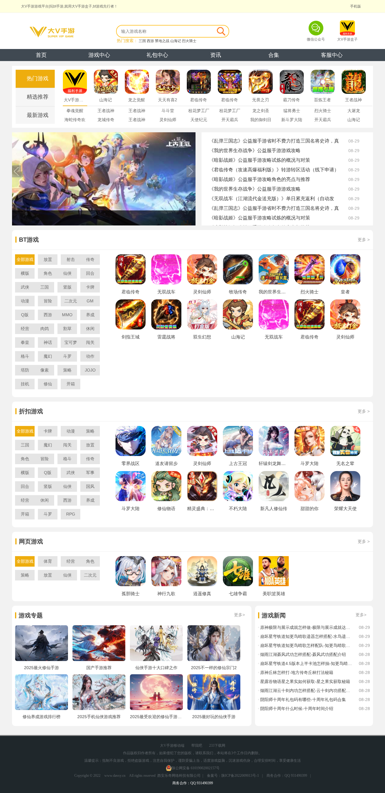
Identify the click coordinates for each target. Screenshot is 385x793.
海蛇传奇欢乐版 (74, 120)
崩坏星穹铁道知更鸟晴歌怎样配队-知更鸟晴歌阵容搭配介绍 (306, 645)
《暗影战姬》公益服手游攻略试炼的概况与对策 (259, 160)
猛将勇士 (291, 110)
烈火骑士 (189, 41)
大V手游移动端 (172, 745)
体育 (48, 561)
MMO (67, 314)
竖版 (67, 287)
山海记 (175, 41)
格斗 (25, 356)
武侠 (25, 287)
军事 (90, 472)
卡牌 (90, 287)
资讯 (215, 55)
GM (90, 301)
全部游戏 (25, 259)
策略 (67, 370)
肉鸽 (44, 328)
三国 (142, 41)
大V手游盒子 (347, 39)
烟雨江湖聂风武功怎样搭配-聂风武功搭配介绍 (303, 654)
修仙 (48, 383)
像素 (44, 370)
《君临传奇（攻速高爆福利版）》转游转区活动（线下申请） (274, 169)
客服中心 (332, 55)
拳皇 (25, 342)
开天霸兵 (229, 119)
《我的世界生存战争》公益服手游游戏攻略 (254, 150)
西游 (150, 41)
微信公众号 (316, 39)
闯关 (90, 342)
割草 (67, 328)
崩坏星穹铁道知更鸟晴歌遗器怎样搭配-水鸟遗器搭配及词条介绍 (306, 636)
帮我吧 (196, 745)
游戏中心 (99, 55)
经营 (25, 328)
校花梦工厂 (198, 110)
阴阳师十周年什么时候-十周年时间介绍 (296, 708)
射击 (70, 259)
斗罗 (67, 356)
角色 (48, 273)
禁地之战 (162, 41)
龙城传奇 (105, 119)
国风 (90, 486)
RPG (70, 514)
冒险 (48, 301)
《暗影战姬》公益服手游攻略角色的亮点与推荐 (259, 179)
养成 (90, 314)
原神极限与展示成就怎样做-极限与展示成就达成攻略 (306, 627)
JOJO (90, 370)
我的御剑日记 (260, 120)
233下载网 (217, 745)
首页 (41, 55)
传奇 (90, 259)
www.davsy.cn (114, 775)
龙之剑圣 (260, 110)
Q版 (25, 314)
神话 (48, 342)
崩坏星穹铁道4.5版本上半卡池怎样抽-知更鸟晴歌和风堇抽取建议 (306, 663)
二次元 (70, 301)
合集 (273, 55)
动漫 (25, 301)
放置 (48, 259)
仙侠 (67, 273)
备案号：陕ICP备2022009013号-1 (233, 775)
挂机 (25, 383)
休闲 (90, 328)
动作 (90, 356)
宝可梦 (70, 342)
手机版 (355, 6)
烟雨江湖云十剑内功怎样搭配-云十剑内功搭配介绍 (306, 690)
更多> (239, 614)
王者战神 (105, 110)
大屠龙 (353, 110)
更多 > (364, 239)
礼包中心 (157, 55)
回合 (90, 273)
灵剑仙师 (167, 119)
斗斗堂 (168, 110)
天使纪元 (198, 119)
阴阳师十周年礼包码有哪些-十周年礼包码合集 (303, 699)
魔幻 (48, 356)
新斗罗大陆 (291, 119)
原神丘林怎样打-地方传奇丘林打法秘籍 (296, 672)
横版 (25, 273)
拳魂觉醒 (74, 110)
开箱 (70, 383)
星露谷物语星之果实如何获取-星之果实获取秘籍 (305, 681)
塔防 (25, 370)
